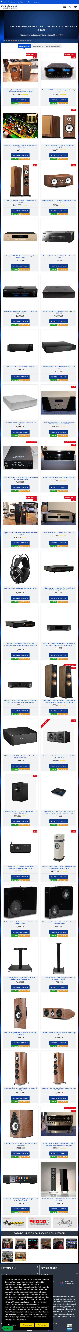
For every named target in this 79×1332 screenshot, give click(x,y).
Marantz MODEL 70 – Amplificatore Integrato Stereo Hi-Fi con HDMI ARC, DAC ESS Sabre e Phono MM (21, 701)
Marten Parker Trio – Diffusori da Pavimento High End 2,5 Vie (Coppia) (59, 1199)
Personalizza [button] (27, 1325)
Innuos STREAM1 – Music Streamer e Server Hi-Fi (20, 366)
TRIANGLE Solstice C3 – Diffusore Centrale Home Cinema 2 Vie (59, 201)
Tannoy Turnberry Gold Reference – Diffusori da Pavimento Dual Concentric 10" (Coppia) (21, 90)
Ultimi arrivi (24, 46)
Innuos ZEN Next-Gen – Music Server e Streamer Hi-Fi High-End (59, 312)
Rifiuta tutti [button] (12, 1325)
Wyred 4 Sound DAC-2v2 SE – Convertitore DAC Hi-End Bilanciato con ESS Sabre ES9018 (59, 423)
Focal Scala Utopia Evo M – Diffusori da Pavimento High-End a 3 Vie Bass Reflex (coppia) (59, 867)
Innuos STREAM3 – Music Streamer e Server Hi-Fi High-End (59, 367)
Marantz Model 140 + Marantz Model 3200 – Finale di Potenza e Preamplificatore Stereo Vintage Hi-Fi (59, 1144)
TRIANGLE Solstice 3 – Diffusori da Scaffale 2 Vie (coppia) (59, 146)
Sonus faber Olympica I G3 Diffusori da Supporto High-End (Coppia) (20, 1144)
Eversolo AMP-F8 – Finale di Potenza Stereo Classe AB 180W (59, 256)
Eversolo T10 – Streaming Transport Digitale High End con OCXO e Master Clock (20, 1199)
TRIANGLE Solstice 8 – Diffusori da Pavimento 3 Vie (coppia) (20, 201)
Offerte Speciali (53, 46)
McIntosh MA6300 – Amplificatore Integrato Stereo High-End (59, 90)
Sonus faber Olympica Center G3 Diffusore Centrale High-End (59, 1033)
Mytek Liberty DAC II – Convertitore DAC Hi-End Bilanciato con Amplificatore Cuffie (21, 478)
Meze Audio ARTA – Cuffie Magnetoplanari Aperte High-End (20, 589)
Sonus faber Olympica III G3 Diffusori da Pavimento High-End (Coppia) (59, 1089)
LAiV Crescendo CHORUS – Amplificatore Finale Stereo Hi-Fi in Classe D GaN (20, 756)
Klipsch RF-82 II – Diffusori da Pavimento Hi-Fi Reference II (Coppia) (20, 533)
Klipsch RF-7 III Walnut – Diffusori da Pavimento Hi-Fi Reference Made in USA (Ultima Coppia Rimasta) (59, 701)
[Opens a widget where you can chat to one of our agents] (7, 1328)
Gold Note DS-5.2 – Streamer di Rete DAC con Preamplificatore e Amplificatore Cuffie (20, 867)
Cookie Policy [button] (21, 1320)
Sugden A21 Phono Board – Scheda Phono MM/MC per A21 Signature (20, 146)
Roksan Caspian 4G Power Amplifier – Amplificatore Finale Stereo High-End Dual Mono (59, 589)
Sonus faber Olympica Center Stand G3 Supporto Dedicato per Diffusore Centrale (20, 978)
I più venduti (38, 46)
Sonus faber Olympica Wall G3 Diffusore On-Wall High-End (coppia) (20, 1033)
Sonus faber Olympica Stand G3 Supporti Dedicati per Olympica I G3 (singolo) (59, 978)
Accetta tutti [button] (42, 1325)
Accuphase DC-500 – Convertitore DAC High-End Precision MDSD (20, 256)
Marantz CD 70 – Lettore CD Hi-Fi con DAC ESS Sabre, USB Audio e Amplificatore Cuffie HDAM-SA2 (59, 644)
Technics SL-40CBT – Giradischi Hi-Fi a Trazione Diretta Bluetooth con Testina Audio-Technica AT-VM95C (59, 812)
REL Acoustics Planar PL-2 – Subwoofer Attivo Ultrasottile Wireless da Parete (20, 922)
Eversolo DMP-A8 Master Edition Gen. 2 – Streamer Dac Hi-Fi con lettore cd (20, 312)
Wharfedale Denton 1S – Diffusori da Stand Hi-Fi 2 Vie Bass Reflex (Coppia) (21, 812)
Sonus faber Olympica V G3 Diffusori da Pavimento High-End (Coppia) (20, 1089)
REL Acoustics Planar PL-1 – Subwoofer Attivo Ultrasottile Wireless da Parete (59, 922)
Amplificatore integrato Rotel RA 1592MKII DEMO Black (59, 477)
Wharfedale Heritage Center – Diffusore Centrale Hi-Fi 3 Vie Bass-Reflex (59, 756)
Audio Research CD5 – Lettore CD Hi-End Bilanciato (59, 532)
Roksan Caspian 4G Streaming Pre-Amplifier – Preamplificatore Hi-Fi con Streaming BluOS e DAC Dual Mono (20, 645)
